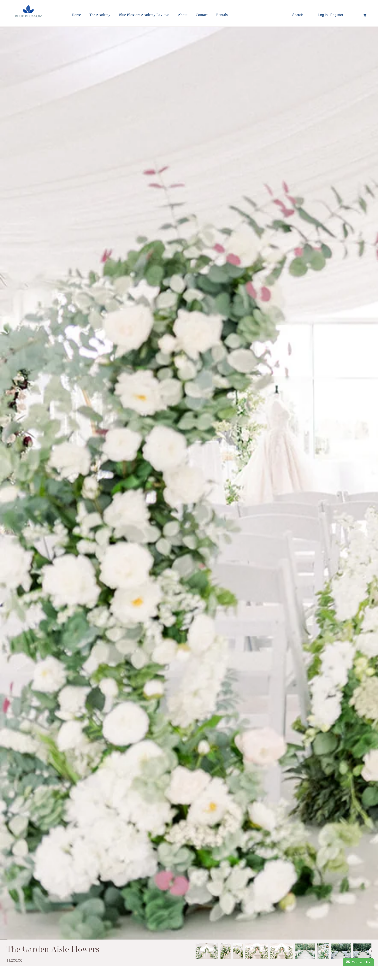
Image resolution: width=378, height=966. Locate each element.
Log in (323, 15)
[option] (207, 951)
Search (297, 15)
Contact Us (360, 962)
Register (336, 15)
